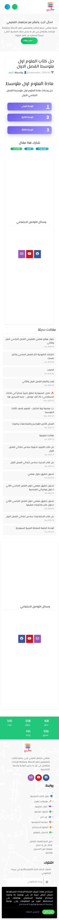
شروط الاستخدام (27, 904)
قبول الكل (48, 912)
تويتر (29, 149)
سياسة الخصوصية (39, 822)
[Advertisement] (29, 188)
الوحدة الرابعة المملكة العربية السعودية (35, 528)
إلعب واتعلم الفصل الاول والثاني (38, 381)
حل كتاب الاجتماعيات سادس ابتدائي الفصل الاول (30, 516)
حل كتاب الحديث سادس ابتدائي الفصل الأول (32, 462)
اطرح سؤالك (15, 7)
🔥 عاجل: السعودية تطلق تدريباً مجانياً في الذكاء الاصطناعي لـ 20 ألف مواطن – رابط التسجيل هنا (30, 395)
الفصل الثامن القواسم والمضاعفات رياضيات (33, 424)
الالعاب (50, 370)
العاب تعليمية (41, 807)
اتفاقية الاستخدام (40, 827)
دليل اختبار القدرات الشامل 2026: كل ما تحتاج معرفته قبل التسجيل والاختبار (41, 847)
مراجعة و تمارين (41, 801)
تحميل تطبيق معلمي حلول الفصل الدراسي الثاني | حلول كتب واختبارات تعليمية (30, 503)
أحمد (10, 73)
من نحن (44, 817)
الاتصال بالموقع (40, 832)
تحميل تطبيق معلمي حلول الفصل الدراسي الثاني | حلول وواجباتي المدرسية (30, 487)
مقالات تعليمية (46, 435)
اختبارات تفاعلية (41, 812)
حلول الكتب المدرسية (40, 796)
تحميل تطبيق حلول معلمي (41, 474)
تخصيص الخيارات (32, 912)
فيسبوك (42, 149)
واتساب (16, 149)
